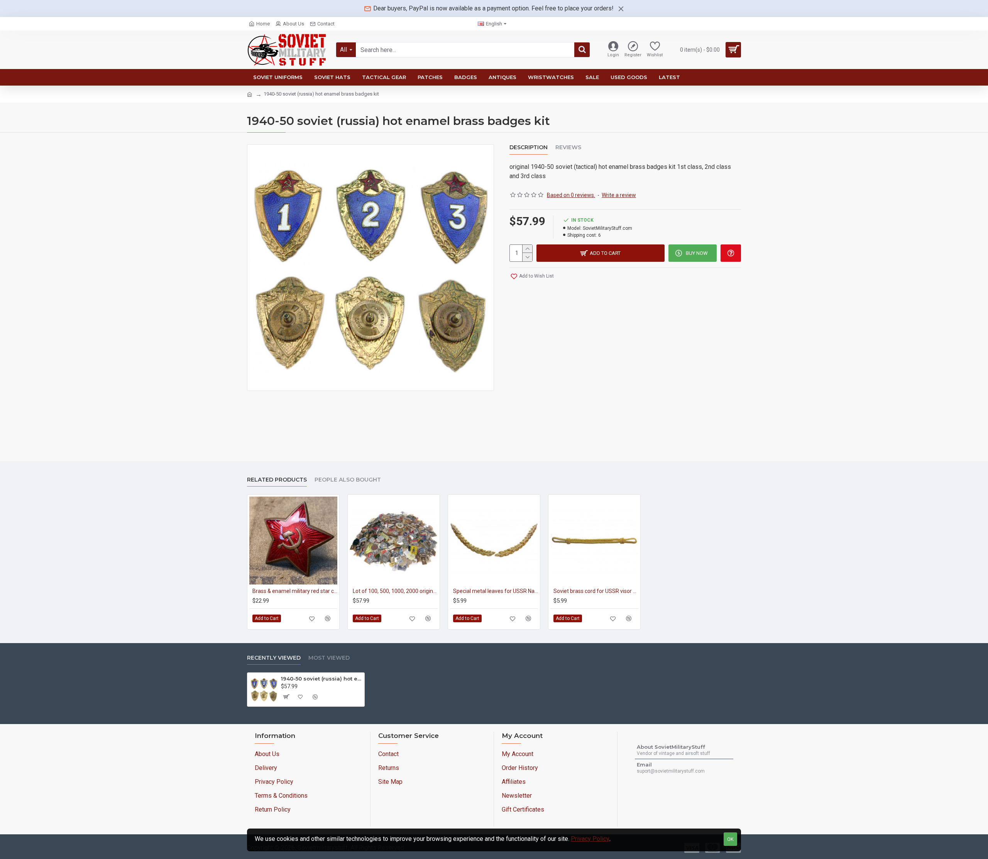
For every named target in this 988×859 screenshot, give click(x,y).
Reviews (568, 147)
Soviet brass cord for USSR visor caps (595, 591)
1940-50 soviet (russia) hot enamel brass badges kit (321, 678)
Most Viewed (329, 658)
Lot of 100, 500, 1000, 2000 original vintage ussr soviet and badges (395, 591)
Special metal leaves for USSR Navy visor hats (495, 591)
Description (528, 147)
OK (730, 839)
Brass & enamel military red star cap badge (294, 591)
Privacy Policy (590, 838)
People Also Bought (348, 480)
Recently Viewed (274, 658)
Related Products (277, 480)
